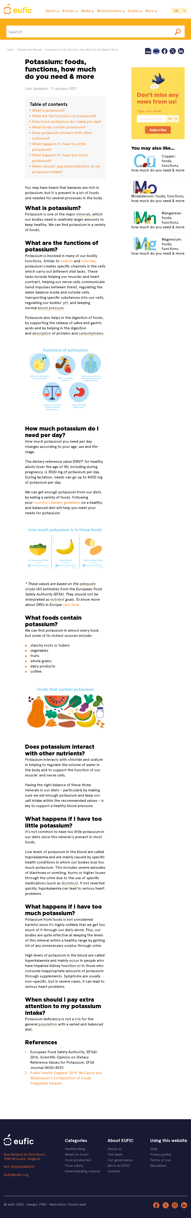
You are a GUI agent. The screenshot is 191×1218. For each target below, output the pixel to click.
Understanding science (82, 1171)
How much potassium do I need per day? (66, 121)
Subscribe (157, 130)
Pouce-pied (77, 1204)
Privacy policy (160, 1154)
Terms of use (160, 1159)
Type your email (149, 111)
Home (10, 49)
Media (85, 10)
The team (115, 1154)
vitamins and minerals (29, 49)
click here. (71, 604)
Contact (114, 1171)
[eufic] (18, 9)
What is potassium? (48, 110)
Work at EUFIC (119, 1165)
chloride (88, 260)
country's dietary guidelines (57, 502)
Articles (68, 10)
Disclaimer (158, 1165)
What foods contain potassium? (59, 126)
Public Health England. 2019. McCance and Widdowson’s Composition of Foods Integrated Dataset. (66, 1077)
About (51, 10)
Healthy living (75, 1148)
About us (115, 1148)
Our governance (120, 1159)
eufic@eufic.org (16, 1174)
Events (133, 10)
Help (153, 1148)
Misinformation (109, 10)
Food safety (74, 1165)
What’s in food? (77, 1154)
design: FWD (36, 1204)
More (149, 10)
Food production (78, 1159)
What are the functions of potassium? (64, 115)
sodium (66, 260)
